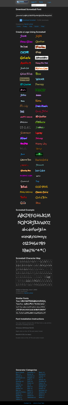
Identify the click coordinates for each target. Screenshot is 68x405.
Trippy (19, 397)
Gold (30, 381)
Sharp (18, 394)
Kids (30, 26)
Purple (42, 388)
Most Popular (20, 372)
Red (18, 390)
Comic (19, 26)
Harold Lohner (28, 24)
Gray (18, 383)
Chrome (31, 376)
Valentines (31, 397)
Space (42, 394)
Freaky (25, 26)
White (41, 397)
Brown (30, 374)
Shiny (30, 394)
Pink (29, 388)
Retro (30, 390)
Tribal (42, 26)
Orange (42, 386)
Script (30, 392)
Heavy (42, 383)
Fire (41, 378)
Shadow (42, 392)
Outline (19, 388)
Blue (18, 374)
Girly (29, 379)
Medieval (43, 385)
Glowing (20, 381)
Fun (18, 379)
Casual (19, 376)
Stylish (36, 26)
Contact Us (27, 403)
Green (30, 383)
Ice (29, 385)
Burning (42, 374)
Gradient (42, 381)
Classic (42, 376)
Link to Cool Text (38, 403)
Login (49, 2)
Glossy (42, 379)
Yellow (19, 399)
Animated (31, 372)
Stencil (30, 395)
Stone (41, 395)
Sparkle (19, 395)
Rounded (43, 390)
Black (42, 372)
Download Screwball (29, 20)
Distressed (20, 378)
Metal (18, 386)
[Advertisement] (8, 33)
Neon (30, 386)
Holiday (19, 385)
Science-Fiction (21, 392)
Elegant (30, 378)
